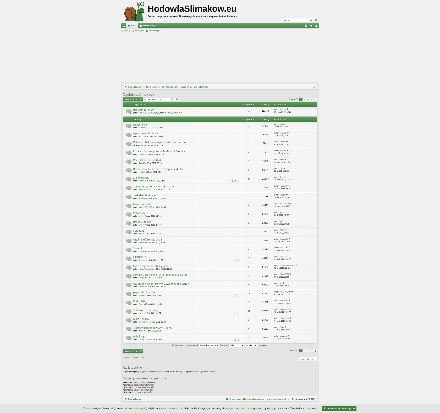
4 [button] (311, 99)
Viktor (143, 145)
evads (141, 172)
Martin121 (143, 181)
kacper (282, 124)
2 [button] (304, 99)
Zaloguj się (139, 31)
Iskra (282, 159)
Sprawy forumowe (174, 113)
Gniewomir (143, 322)
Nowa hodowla (142, 204)
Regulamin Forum (143, 109)
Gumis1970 (284, 274)
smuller (283, 195)
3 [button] (308, 99)
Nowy (131, 99)
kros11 (282, 248)
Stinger (141, 278)
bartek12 (142, 128)
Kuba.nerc (143, 287)
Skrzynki (138, 248)
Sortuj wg (224, 345)
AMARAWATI (285, 292)
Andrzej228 (143, 207)
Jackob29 (284, 239)
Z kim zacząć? (141, 177)
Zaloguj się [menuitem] (312, 26)
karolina (283, 151)
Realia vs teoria (142, 221)
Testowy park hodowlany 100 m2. (153, 327)
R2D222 (283, 133)
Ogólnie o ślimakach (138, 94)
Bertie (141, 331)
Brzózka (142, 260)
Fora (133, 26)
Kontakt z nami (235, 399)
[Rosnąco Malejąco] (251, 345)
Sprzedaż (138, 230)
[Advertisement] (220, 57)
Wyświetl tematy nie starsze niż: (185, 345)
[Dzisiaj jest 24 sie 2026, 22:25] (314, 87)
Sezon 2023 (140, 213)
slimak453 (143, 243)
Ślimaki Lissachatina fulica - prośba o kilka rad (160, 274)
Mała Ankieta (141, 318)
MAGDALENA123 (146, 189)
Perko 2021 (140, 301)
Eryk (140, 216)
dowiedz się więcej (135, 408)
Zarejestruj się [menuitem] (317, 26)
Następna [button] (315, 99)
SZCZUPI (143, 136)
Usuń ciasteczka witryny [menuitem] (279, 399)
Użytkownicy (149, 26)
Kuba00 (142, 163)
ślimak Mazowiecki (146, 269)
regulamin (240, 408)
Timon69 (142, 251)
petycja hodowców (144, 292)
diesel (282, 177)
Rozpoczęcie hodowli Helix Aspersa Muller (158, 169)
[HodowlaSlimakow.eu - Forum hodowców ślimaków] (134, 11)
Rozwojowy (143, 198)
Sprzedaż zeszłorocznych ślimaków (153, 186)
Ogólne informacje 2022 (147, 239)
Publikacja (139, 336)
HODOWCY (139, 257)
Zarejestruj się (155, 31)
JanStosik (143, 154)
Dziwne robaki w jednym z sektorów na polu (159, 142)
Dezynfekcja (140, 124)
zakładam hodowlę (144, 195)
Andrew (142, 113)
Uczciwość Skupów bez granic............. (155, 266)
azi (281, 283)
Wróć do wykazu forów (134, 357)
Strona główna (134, 399)
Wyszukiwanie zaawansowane (315, 20)
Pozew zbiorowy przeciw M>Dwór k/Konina (159, 151)
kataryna (283, 336)
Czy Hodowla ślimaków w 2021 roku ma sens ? (161, 283)
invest (141, 313)
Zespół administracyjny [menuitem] (255, 399)
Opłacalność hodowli (145, 133)
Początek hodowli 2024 (147, 160)
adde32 (142, 295)
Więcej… (124, 26)
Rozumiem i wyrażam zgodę (339, 408)
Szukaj (310, 20)
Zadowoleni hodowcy (146, 310)
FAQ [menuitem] (307, 26)
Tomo (141, 304)
